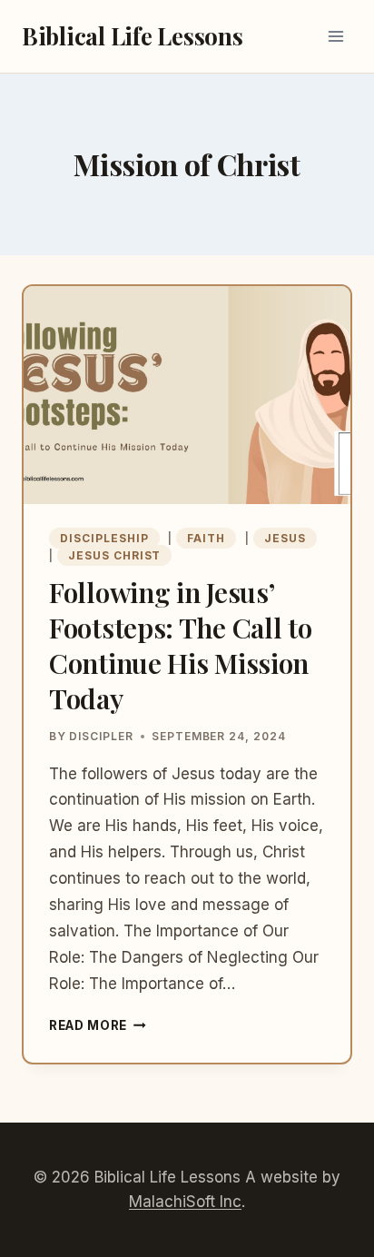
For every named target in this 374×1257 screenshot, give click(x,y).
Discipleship (104, 538)
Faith (206, 538)
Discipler (101, 736)
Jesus (285, 538)
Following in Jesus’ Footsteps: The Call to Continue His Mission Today (180, 645)
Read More (97, 1025)
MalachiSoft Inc (185, 1202)
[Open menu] (335, 36)
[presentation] (187, 395)
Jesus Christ (115, 555)
